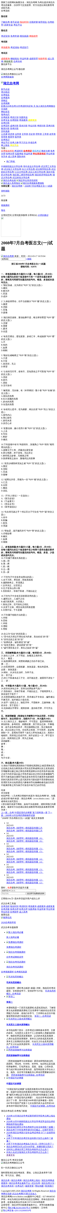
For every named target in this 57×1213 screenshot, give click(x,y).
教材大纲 (45, 151)
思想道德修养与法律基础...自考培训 (28, 1075)
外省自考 (32, 142)
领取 (29, 259)
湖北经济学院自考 (43, 175)
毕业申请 (24, 58)
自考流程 (5, 906)
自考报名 (5, 95)
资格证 (4, 100)
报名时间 (24, 22)
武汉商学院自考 (43, 169)
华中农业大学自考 (31, 166)
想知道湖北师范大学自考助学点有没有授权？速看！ (30, 1127)
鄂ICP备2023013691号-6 (19, 1208)
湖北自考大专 (47, 1183)
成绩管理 (33, 58)
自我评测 (33, 22)
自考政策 (5, 117)
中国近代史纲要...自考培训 (42, 1106)
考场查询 (5, 47)
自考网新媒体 (7, 77)
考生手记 (5, 142)
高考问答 (50, 126)
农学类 (52, 134)
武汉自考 (36, 1183)
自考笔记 (5, 140)
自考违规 (5, 909)
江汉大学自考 (21, 172)
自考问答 (5, 123)
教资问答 (5, 128)
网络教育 (8, 61)
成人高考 (12, 156)
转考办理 (10, 154)
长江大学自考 (28, 169)
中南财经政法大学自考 (11, 166)
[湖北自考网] (10, 83)
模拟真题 (24, 36)
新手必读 (14, 22)
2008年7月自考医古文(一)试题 (38, 186)
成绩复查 (50, 906)
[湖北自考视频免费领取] (32, 183)
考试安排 (5, 36)
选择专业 (8, 25)
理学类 (39, 134)
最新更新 (29, 1186)
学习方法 (23, 142)
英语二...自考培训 (42, 1016)
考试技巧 (24, 47)
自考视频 (5, 103)
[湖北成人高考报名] (10, 183)
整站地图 (39, 1186)
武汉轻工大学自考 (12, 169)
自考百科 (5, 126)
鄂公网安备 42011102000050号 (17, 1210)
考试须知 (14, 47)
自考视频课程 (7, 972)
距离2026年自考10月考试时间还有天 (18, 106)
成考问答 (14, 126)
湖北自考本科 (7, 1186)
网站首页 (5, 112)
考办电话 (5, 92)
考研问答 (41, 126)
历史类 (32, 134)
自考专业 (5, 120)
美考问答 (14, 128)
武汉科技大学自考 (21, 177)
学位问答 (32, 126)
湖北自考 (5, 1180)
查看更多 (10, 1155)
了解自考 (5, 22)
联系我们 (49, 1186)
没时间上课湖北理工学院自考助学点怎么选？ (27, 1149)
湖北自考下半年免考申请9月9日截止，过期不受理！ (30, 1130)
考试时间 (18, 151)
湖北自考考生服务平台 (20, 1183)
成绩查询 (5, 58)
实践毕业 (23, 117)
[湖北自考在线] (8, 180)
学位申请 (50, 154)
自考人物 (14, 142)
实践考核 (19, 154)
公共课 (4, 134)
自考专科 (18, 61)
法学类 (18, 134)
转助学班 (42, 58)
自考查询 (5, 98)
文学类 (25, 134)
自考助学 (14, 912)
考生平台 (18, 25)
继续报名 (14, 58)
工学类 (45, 134)
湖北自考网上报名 (31, 1180)
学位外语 (5, 912)
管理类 (4, 137)
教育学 (11, 137)
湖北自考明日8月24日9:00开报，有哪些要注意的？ (30, 1147)
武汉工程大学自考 (36, 172)
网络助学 (33, 36)
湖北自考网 (17, 186)
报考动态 (5, 114)
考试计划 (14, 117)
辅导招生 (42, 22)
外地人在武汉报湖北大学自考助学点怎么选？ (27, 1152)
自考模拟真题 (20, 972)
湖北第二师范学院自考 (23, 175)
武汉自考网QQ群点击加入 (24, 1194)
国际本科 (21, 156)
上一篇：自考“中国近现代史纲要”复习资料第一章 (24, 812)
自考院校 (14, 120)
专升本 (4, 156)
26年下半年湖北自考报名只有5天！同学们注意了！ (30, 1144)
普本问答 (23, 126)
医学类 (18, 137)
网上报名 (5, 145)
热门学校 (10, 161)
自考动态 (19, 1186)
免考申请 (14, 36)
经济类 (11, 134)
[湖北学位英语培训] (27, 180)
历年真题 (5, 131)
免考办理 (14, 909)
